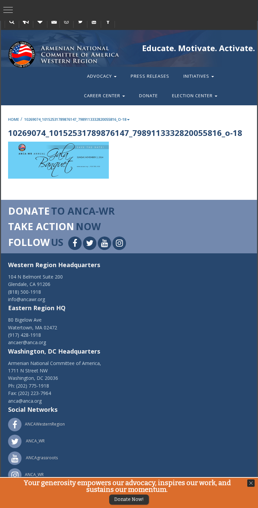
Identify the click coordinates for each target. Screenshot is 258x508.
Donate (148, 96)
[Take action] (26, 21)
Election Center (193, 96)
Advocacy (100, 76)
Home (13, 119)
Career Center (103, 96)
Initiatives (197, 76)
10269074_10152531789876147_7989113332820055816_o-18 (75, 119)
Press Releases (150, 76)
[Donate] (40, 21)
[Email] (54, 21)
